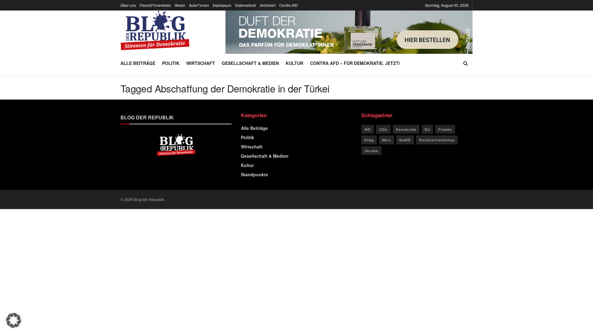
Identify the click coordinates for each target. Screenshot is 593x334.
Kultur (294, 63)
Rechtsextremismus (437, 139)
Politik (170, 63)
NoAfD (405, 139)
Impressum (222, 5)
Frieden (445, 129)
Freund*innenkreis (155, 5)
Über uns (128, 5)
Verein (180, 5)
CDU (383, 129)
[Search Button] (465, 63)
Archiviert (267, 5)
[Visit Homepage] (155, 31)
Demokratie (406, 129)
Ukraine (371, 150)
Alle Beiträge (137, 63)
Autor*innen (199, 5)
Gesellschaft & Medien (250, 63)
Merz (386, 139)
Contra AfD (288, 5)
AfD (367, 129)
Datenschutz (245, 5)
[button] (13, 320)
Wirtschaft (200, 63)
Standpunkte (254, 174)
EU (427, 129)
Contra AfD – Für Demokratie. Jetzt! (355, 63)
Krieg (369, 139)
